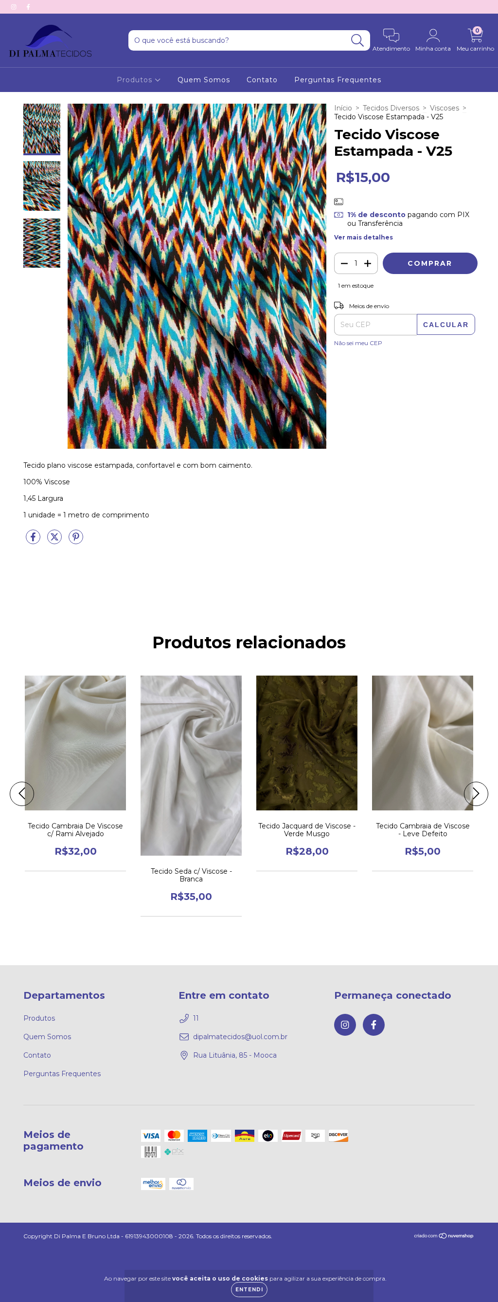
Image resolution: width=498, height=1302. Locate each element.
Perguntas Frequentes (337, 79)
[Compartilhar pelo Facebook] (34, 541)
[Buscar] (357, 40)
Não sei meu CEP (358, 343)
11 (196, 1018)
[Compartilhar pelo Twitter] (55, 541)
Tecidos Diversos (391, 108)
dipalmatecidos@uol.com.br (240, 1036)
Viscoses (444, 108)
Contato (262, 79)
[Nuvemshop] (444, 1237)
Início (343, 108)
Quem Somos (204, 79)
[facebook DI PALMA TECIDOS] (28, 6)
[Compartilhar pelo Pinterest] (76, 541)
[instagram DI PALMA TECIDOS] (14, 6)
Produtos (136, 79)
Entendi (249, 1289)
